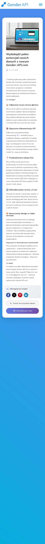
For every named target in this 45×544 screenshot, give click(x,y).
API (18, 135)
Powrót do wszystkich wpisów (22, 303)
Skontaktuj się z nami (22, 311)
